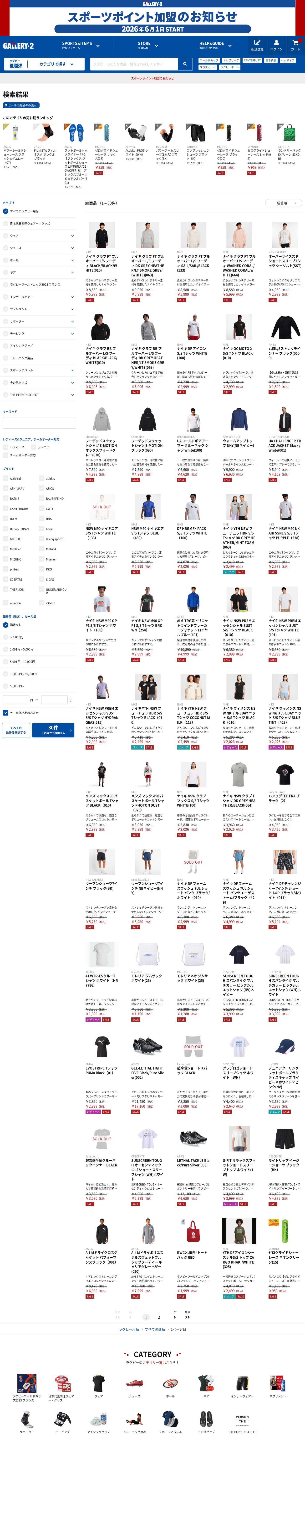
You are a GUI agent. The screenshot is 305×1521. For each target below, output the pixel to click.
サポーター (17, 321)
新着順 (282, 203)
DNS (49, 518)
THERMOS (17, 589)
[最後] (187, 1317)
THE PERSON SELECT (24, 394)
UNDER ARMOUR (56, 591)
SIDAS (50, 579)
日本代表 (271, 60)
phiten (14, 569)
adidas (50, 478)
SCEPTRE (16, 579)
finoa (49, 529)
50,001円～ (17, 686)
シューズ (15, 247)
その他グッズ (18, 382)
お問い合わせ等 (211, 45)
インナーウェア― (21, 296)
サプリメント (18, 309)
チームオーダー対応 (23, 455)
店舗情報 (144, 45)
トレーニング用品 (21, 358)
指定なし (15, 624)
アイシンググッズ (21, 345)
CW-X (49, 508)
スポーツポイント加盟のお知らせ (152, 78)
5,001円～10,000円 (22, 661)
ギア (13, 272)
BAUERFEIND (55, 498)
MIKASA (51, 549)
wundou (15, 603)
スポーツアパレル (21, 370)
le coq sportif (54, 539)
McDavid (15, 549)
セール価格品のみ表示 (22, 105)
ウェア (14, 235)
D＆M (13, 518)
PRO (49, 569)
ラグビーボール (230, 67)
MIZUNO (15, 559)
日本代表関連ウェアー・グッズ (30, 223)
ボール (14, 260)
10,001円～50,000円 (23, 673)
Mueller (51, 559)
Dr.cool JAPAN (19, 529)
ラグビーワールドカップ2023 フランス (35, 284)
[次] (174, 1317)
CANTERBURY (252, 60)
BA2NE (14, 498)
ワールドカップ (209, 60)
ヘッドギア (287, 60)
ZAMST (50, 603)
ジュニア (43, 447)
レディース (17, 447)
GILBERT (16, 539)
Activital (15, 478)
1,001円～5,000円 (21, 649)
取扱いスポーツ (77, 45)
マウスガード (208, 67)
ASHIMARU (17, 488)
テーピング (17, 333)
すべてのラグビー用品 (24, 211)
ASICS (50, 488)
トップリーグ (231, 60)
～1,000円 (16, 637)
